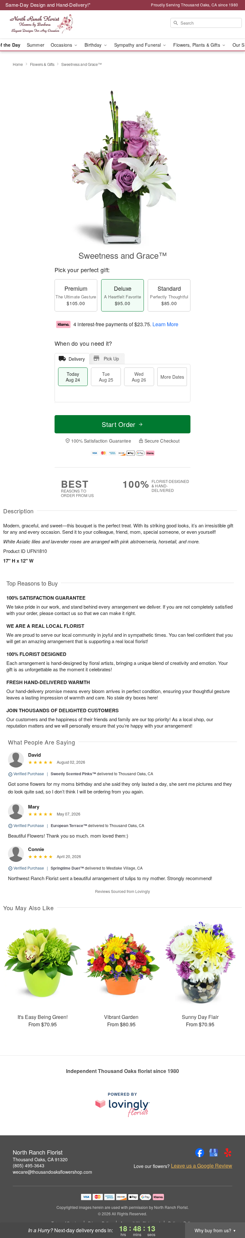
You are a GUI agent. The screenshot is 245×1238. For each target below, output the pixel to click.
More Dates (172, 377)
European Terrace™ (69, 825)
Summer (35, 45)
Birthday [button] (94, 45)
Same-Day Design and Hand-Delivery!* (48, 4)
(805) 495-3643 (28, 1165)
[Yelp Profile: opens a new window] (227, 1152)
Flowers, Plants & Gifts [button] (197, 45)
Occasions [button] (62, 45)
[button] (228, 1211)
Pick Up (111, 358)
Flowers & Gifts (42, 64)
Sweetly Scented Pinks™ (73, 774)
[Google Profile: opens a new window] (213, 1152)
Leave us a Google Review (201, 1165)
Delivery (77, 359)
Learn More (165, 324)
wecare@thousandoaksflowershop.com (52, 1172)
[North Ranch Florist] (42, 24)
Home (18, 64)
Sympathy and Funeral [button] (138, 45)
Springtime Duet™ (67, 868)
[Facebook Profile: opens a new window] (199, 1152)
